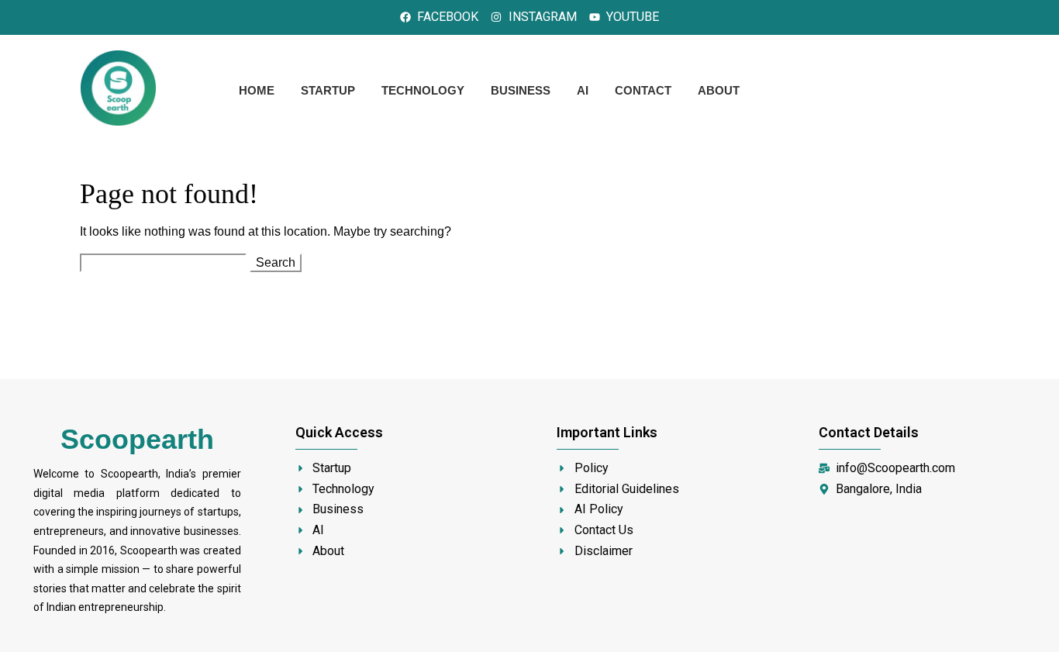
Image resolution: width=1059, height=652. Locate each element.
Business (520, 90)
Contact (643, 90)
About (719, 90)
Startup (328, 90)
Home (256, 90)
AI (582, 90)
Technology (422, 90)
